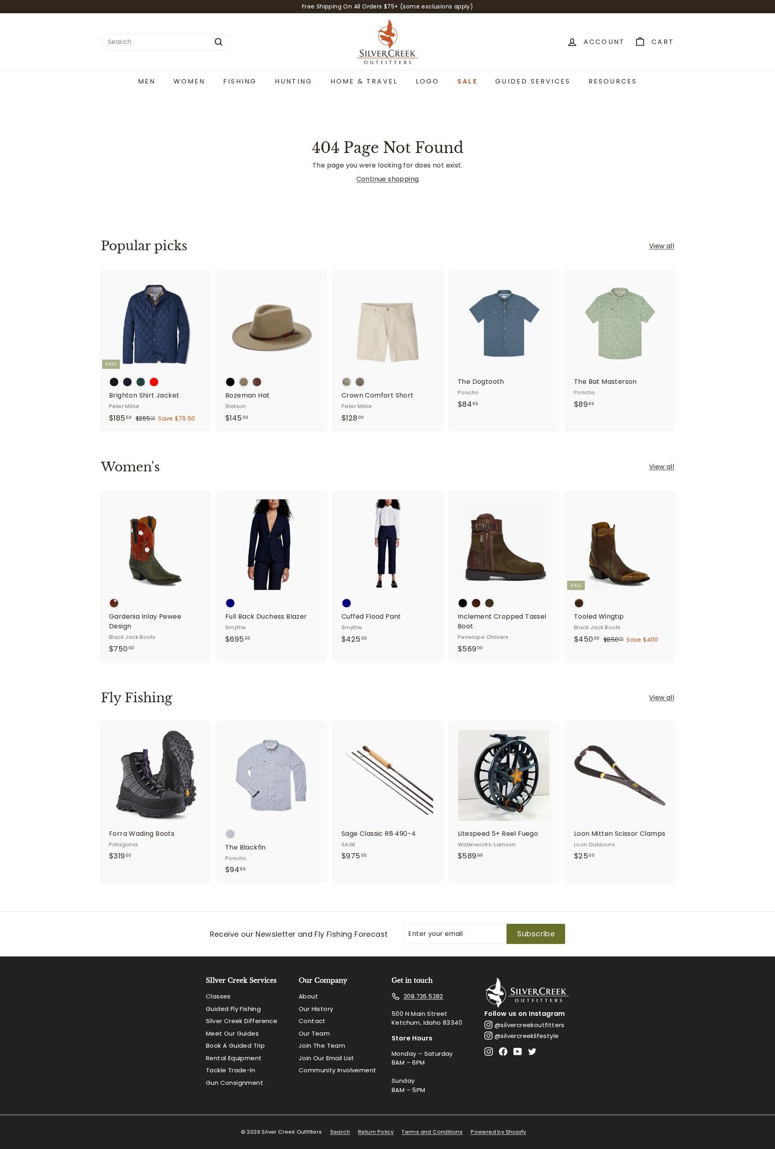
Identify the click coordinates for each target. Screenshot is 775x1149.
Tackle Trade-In (230, 1070)
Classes (218, 996)
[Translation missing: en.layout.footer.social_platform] (488, 1051)
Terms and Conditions (432, 1132)
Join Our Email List (326, 1058)
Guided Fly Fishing (233, 1009)
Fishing (240, 81)
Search (340, 1132)
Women (189, 81)
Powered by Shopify (498, 1132)
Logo (428, 81)
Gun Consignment (234, 1082)
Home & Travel (364, 81)
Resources (613, 81)
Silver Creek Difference (241, 1021)
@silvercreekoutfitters (529, 1025)
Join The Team (322, 1045)
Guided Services (532, 81)
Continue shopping (387, 179)
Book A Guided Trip (235, 1045)
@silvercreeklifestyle (526, 1036)
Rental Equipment (234, 1058)
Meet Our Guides (232, 1033)
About (308, 996)
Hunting (293, 81)
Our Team (314, 1033)
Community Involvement (337, 1070)
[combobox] (165, 41)
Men (147, 81)
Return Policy (376, 1132)
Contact (312, 1021)
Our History (316, 1009)
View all (661, 246)
